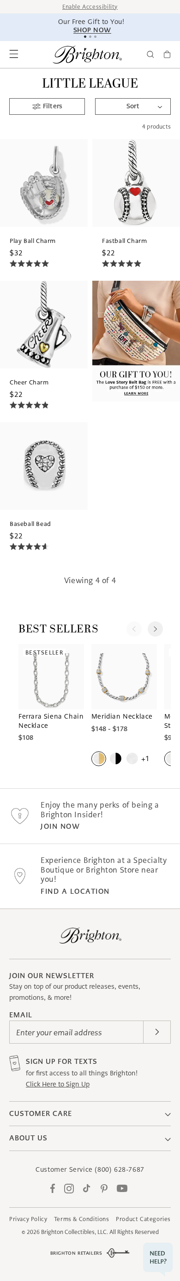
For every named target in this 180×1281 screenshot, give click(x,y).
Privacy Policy (28, 1219)
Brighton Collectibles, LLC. (74, 1231)
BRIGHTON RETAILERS (76, 1253)
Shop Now (91, 30)
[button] (13, 54)
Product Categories (143, 1219)
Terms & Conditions (81, 1219)
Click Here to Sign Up (58, 1084)
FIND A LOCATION (75, 891)
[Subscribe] (157, 1032)
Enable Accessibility (90, 6)
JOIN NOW (60, 826)
